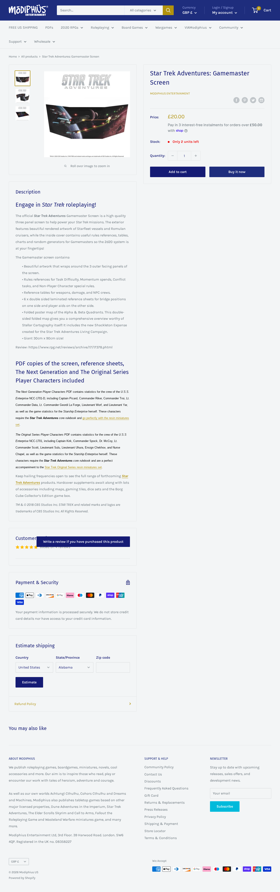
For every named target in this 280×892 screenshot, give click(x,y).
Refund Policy (25, 704)
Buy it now (236, 172)
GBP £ (15, 861)
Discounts (152, 781)
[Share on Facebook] (236, 100)
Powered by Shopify (22, 878)
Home (13, 56)
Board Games (132, 27)
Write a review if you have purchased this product (83, 541)
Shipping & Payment (161, 824)
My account (223, 12)
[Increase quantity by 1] (195, 155)
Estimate (29, 682)
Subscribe (225, 806)
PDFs (49, 27)
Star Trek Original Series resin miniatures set (73, 467)
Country (22, 657)
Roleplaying (100, 27)
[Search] (168, 10)
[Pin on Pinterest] (245, 100)
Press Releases (156, 809)
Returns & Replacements (164, 802)
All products (29, 56)
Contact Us (153, 774)
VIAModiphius (196, 27)
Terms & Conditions (160, 838)
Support (15, 41)
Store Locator (155, 831)
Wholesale (42, 41)
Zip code (103, 657)
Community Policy (158, 767)
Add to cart (178, 172)
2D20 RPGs (69, 27)
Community (228, 27)
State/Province (68, 657)
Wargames (163, 27)
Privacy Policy (155, 817)
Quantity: (157, 156)
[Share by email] (261, 100)
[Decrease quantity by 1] (172, 155)
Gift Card (151, 795)
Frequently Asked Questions (166, 788)
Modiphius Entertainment (170, 93)
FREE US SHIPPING (23, 27)
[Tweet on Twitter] (253, 100)
